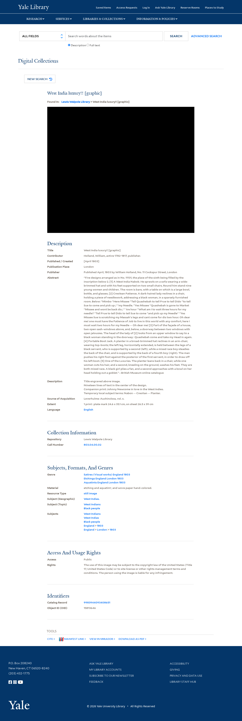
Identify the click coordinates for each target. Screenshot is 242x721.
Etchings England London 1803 (103, 478)
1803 (100, 525)
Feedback (96, 681)
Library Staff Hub (183, 681)
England (89, 525)
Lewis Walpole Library (75, 101)
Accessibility (179, 663)
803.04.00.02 (92, 444)
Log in (146, 7)
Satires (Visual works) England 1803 (107, 474)
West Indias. (91, 498)
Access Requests (126, 7)
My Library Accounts (105, 669)
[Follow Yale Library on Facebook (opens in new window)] (10, 682)
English (88, 409)
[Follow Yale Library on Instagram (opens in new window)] (15, 682)
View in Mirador (101, 639)
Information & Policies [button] (156, 19)
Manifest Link (74, 639)
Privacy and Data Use (186, 675)
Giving (175, 669)
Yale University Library (33, 7)
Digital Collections (38, 61)
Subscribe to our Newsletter (111, 675)
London (102, 529)
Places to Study (214, 7)
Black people (92, 508)
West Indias (91, 517)
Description (78, 45)
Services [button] (62, 19)
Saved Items (103, 7)
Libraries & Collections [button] (103, 19)
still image (90, 493)
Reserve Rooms (190, 7)
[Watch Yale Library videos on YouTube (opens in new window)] (20, 682)
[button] (176, 36)
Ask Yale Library (165, 7)
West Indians (92, 504)
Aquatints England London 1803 (104, 482)
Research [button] (34, 19)
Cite (50, 639)
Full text (95, 45)
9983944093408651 (97, 602)
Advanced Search (206, 36)
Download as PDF (131, 639)
